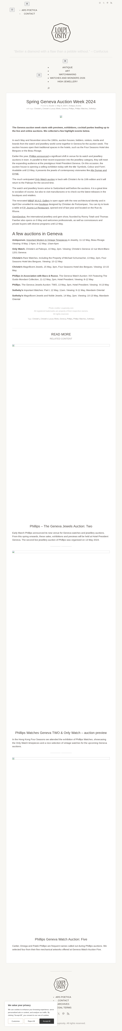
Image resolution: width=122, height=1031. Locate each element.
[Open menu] (12, 10)
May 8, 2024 (62, 106)
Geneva (64, 109)
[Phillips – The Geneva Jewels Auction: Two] (61, 346)
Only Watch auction (45, 179)
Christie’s (37, 109)
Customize (16, 1021)
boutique (43, 204)
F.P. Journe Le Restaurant (35, 208)
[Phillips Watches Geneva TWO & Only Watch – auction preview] (61, 552)
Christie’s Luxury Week (51, 109)
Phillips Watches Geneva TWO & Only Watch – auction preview (61, 733)
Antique (72, 106)
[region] (31, 1013)
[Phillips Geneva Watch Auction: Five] (61, 759)
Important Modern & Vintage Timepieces (47, 240)
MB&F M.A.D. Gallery (39, 200)
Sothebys (92, 109)
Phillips (71, 109)
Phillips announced (39, 156)
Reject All (31, 1021)
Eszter (51, 106)
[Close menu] (27, 4)
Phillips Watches (81, 109)
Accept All (46, 1021)
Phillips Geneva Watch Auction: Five (61, 939)
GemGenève (18, 216)
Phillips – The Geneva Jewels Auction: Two (61, 526)
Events (78, 106)
